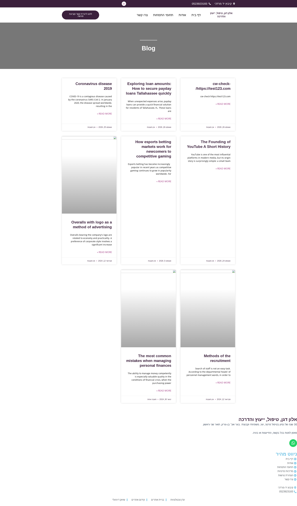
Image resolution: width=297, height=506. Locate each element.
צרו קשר (142, 15)
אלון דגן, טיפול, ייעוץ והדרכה (268, 419)
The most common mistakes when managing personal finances (148, 361)
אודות (182, 15)
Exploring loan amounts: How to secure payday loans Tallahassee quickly (148, 88)
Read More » (223, 103)
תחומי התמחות (163, 15)
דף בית (196, 15)
